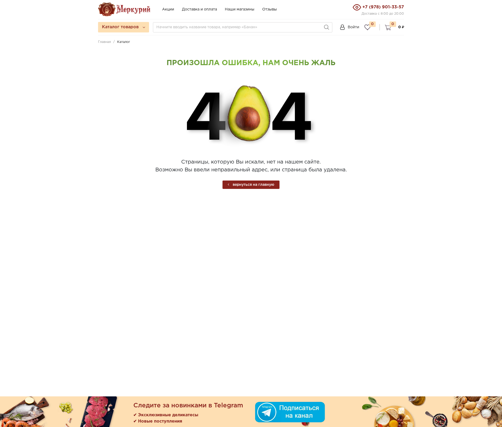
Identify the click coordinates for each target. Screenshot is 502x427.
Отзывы (269, 9)
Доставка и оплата (199, 9)
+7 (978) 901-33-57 (383, 7)
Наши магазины (239, 9)
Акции (168, 9)
